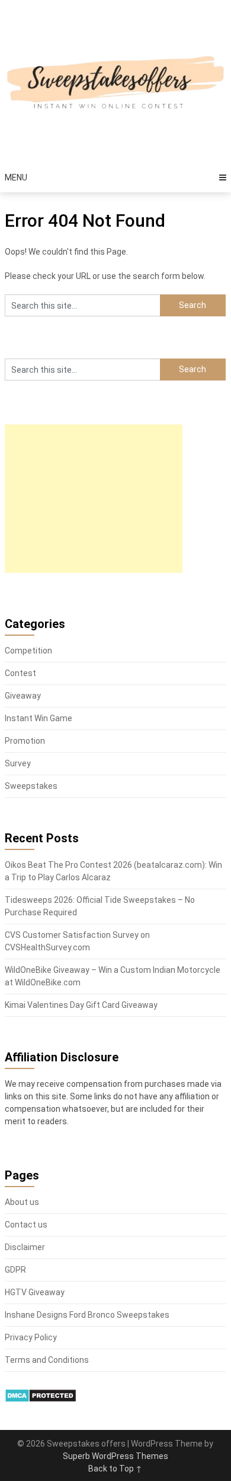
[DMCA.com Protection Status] (40, 1399)
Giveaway (23, 695)
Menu (16, 177)
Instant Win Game (38, 718)
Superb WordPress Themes (115, 1456)
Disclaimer (25, 1247)
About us (22, 1202)
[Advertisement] (93, 498)
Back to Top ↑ (115, 1468)
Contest (20, 673)
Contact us (26, 1224)
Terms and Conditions (47, 1360)
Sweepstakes (31, 786)
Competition (28, 650)
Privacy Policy (31, 1337)
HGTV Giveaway (35, 1292)
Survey (18, 763)
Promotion (25, 741)
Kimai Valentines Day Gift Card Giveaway (81, 1005)
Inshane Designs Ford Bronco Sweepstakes (87, 1315)
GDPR (15, 1269)
